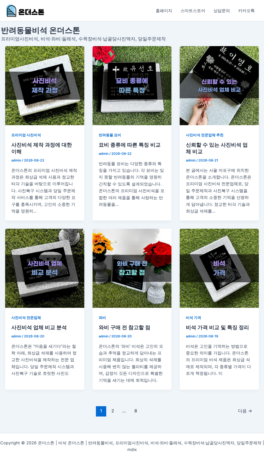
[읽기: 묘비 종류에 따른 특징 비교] (132, 85)
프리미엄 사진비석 (26, 135)
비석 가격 (193, 317)
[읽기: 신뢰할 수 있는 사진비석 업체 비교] (219, 85)
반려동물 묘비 (110, 135)
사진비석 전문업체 (26, 317)
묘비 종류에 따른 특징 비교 (130, 145)
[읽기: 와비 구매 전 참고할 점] (132, 268)
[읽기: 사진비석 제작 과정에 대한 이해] (44, 85)
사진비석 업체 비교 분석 (39, 327)
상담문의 (221, 10)
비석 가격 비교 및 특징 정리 (217, 327)
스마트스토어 (192, 10)
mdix (132, 449)
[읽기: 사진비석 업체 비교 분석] (44, 268)
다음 (245, 410)
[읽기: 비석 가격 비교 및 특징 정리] (219, 268)
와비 (102, 317)
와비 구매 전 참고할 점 (124, 327)
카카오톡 (246, 10)
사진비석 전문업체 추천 (205, 135)
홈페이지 (164, 10)
